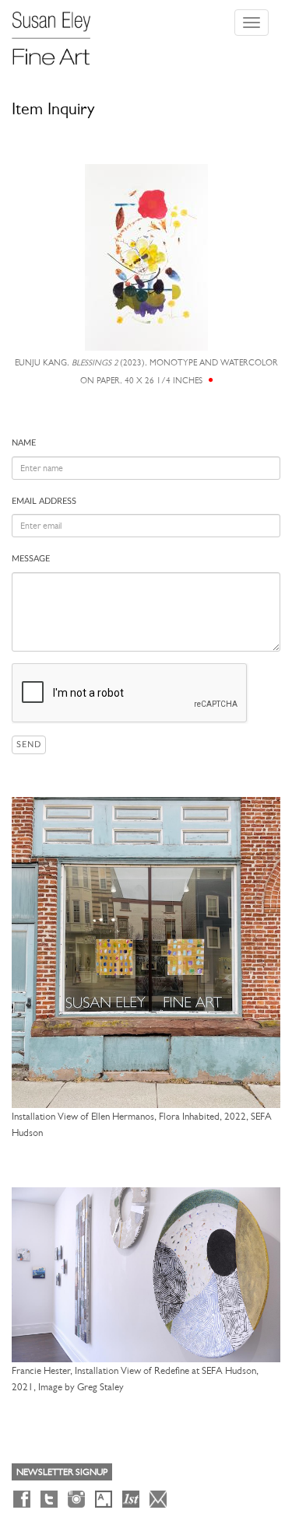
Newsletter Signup (61, 1471)
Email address (44, 501)
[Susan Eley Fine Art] (58, 32)
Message (31, 558)
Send (28, 744)
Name (24, 443)
